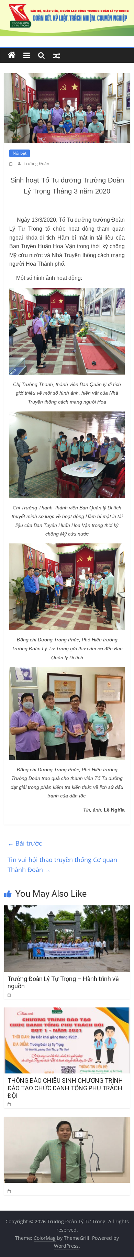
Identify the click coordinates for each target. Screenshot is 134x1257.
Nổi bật (19, 153)
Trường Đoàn (36, 163)
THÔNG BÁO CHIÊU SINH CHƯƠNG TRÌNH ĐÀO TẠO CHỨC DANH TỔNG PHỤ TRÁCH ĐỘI (65, 1088)
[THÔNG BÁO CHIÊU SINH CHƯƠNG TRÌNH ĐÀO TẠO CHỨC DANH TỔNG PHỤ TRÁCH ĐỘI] (67, 1011)
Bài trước (25, 843)
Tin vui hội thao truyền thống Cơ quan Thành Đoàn (62, 865)
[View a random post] (56, 55)
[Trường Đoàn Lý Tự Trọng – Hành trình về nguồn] (67, 909)
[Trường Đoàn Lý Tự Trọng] (11, 55)
